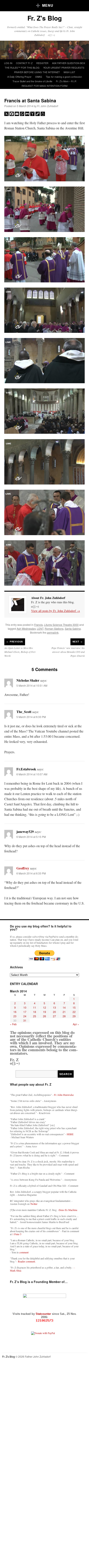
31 (24, 1020)
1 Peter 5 (16, 1234)
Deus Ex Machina (68, 1210)
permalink (53, 632)
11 (34, 1007)
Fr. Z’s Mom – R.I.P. (66, 81)
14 (64, 1007)
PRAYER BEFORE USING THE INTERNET (37, 72)
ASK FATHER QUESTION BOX (68, 63)
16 (14, 1012)
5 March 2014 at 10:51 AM (31, 685)
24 (24, 1016)
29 (74, 1016)
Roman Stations (54, 628)
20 (54, 1012)
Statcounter (44, 1313)
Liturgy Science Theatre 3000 (61, 624)
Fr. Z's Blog (44, 18)
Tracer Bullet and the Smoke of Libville (32, 81)
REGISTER (42, 63)
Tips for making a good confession (64, 76)
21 (64, 1012)
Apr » (76, 1024)
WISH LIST (69, 72)
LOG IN (8, 63)
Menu (47, 5)
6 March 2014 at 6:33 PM (31, 873)
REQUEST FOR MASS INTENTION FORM (44, 85)
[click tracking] (44, 1320)
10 (24, 1007)
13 (54, 1007)
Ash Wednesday (26, 628)
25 (34, 1016)
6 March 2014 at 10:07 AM (31, 774)
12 (44, 1007)
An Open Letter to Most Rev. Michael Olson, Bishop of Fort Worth (19, 651)
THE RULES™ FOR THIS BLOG (22, 67)
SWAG (38, 76)
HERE (70, 1134)
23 (14, 1016)
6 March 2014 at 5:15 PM (31, 837)
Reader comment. (27, 1261)
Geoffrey (22, 868)
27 (54, 1016)
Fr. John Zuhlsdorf (47, 106)
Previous (14, 641)
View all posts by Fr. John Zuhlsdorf (55, 611)
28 (64, 1016)
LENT (40, 628)
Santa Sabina (73, 628)
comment (24, 1252)
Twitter (33, 1204)
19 (44, 1012)
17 (24, 1012)
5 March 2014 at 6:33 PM (31, 717)
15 (74, 1007)
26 (44, 1016)
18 (34, 1012)
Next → (78, 641)
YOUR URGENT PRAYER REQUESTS (63, 67)
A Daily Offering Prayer (19, 76)
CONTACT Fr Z (24, 63)
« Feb (13, 1024)
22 (74, 1012)
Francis (38, 624)
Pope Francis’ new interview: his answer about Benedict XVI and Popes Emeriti (68, 651)
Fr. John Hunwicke (64, 1094)
